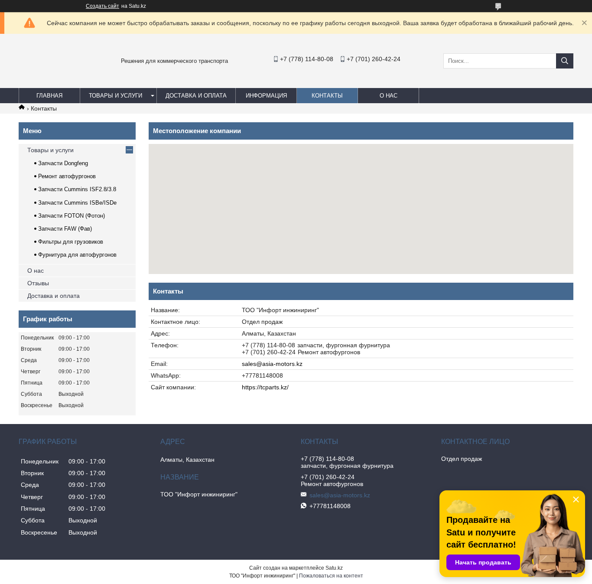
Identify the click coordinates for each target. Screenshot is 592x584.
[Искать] (564, 61)
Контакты (327, 95)
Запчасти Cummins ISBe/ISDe (77, 202)
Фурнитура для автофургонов (77, 254)
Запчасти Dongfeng (63, 163)
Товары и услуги (115, 95)
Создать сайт (102, 6)
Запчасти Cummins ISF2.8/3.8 (77, 189)
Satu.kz (334, 568)
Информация (266, 95)
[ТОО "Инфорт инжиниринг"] (40, 79)
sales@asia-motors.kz (272, 363)
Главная (49, 95)
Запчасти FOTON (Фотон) (71, 215)
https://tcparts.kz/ (265, 387)
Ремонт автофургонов (67, 176)
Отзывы (38, 283)
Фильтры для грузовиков (70, 241)
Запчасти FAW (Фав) (65, 228)
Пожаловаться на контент (331, 576)
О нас (388, 95)
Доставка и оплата (196, 95)
